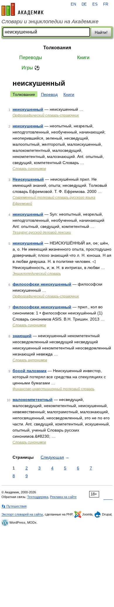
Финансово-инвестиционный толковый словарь (53, 389)
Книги (83, 57)
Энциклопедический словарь (37, 274)
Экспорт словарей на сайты (22, 514)
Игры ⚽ (31, 67)
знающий (22, 335)
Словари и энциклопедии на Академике (50, 21)
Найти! (101, 32)
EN (73, 4)
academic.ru (22, 9)
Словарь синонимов (29, 169)
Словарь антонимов (30, 360)
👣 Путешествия (14, 506)
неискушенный (28, 109)
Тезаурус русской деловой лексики (42, 233)
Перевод (49, 94)
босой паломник (29, 370)
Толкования (57, 47)
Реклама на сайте (63, 497)
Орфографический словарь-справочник (46, 115)
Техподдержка (37, 497)
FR (105, 4)
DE (84, 4)
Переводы (30, 57)
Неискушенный (28, 179)
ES (95, 4)
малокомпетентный (33, 399)
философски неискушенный (42, 284)
